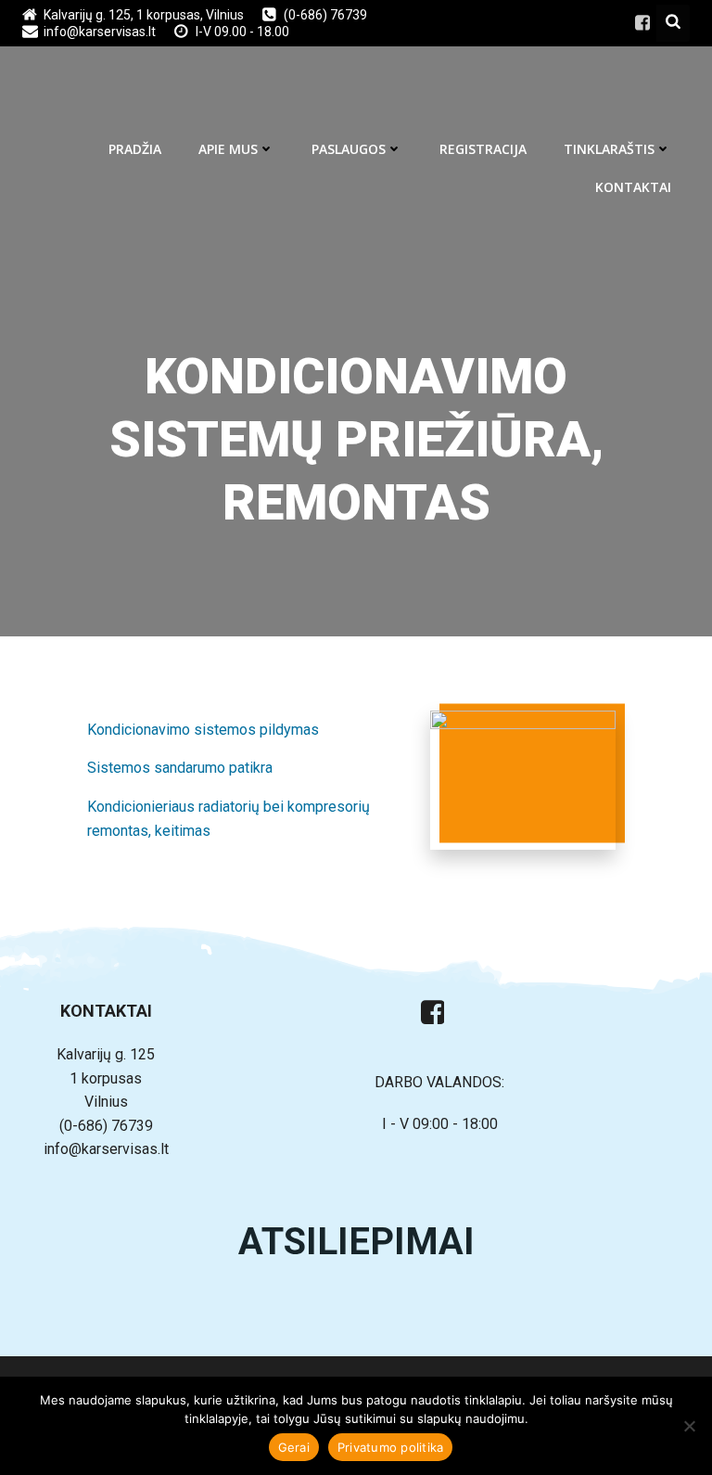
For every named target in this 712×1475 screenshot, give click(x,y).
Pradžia (134, 149)
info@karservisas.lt (106, 1149)
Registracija (483, 149)
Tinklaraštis (609, 149)
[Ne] (689, 1426)
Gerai (294, 1447)
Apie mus (228, 149)
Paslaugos (349, 149)
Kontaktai (633, 187)
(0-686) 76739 (106, 1126)
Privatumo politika (390, 1447)
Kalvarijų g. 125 (106, 1054)
